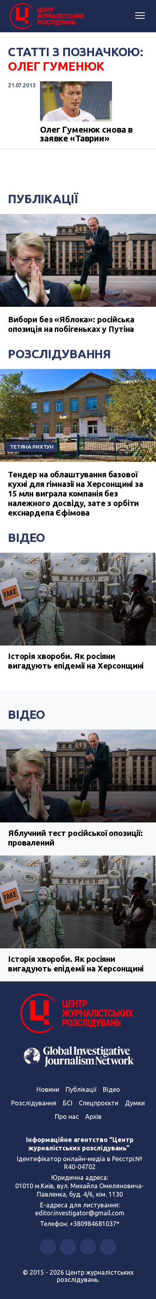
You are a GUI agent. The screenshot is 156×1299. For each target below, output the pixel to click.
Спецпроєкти (98, 1103)
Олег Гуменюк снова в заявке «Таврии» (86, 134)
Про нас (67, 1116)
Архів (93, 1116)
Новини (47, 1089)
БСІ (67, 1103)
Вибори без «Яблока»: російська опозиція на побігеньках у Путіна (71, 324)
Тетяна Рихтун (32, 446)
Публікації (43, 199)
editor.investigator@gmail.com (79, 1213)
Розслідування (59, 354)
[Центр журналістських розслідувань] (46, 16)
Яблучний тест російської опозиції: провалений (75, 837)
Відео (26, 537)
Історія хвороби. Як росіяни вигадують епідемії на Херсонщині (76, 660)
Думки (135, 1103)
